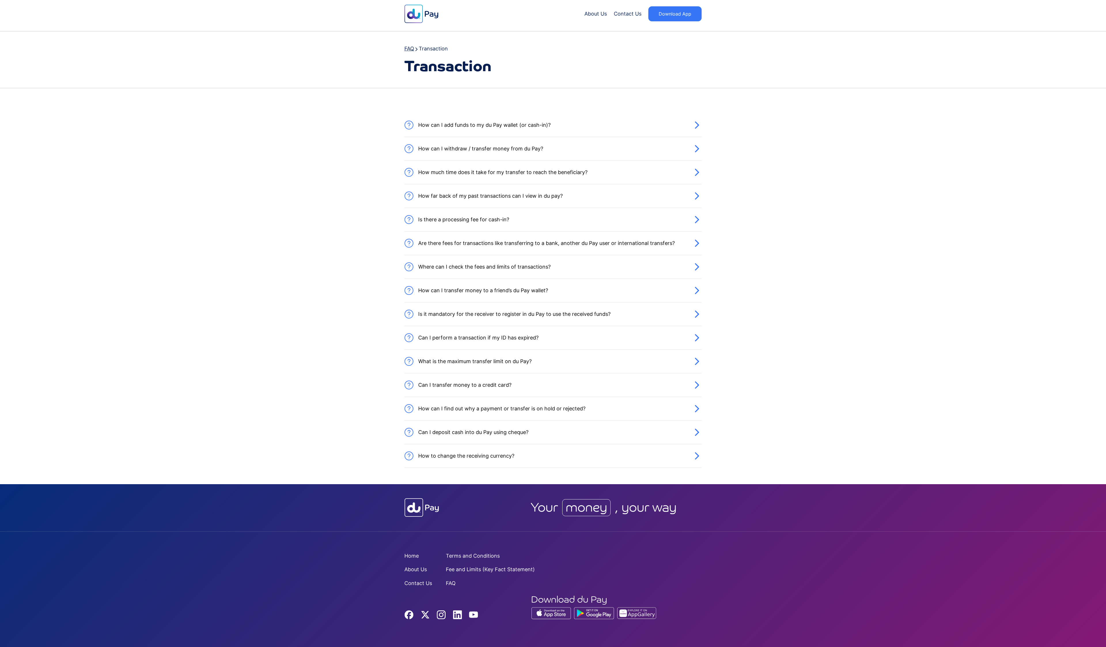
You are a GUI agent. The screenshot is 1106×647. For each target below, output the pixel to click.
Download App (675, 14)
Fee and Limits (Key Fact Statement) (490, 569)
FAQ (451, 583)
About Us (595, 14)
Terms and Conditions (473, 556)
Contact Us (627, 14)
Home (411, 556)
